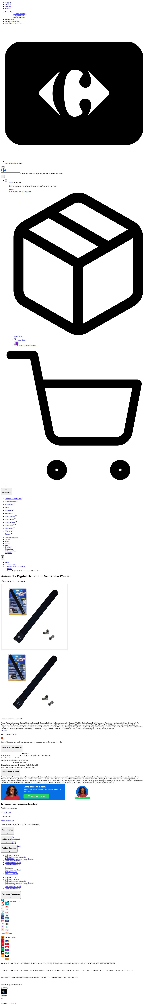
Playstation (8, 553)
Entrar (11, 190)
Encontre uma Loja (19, 14)
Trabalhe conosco (11, 872)
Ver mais (4, 730)
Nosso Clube (21, 340)
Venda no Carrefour (11, 874)
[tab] (34, 617)
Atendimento (9, 19)
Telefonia (8, 547)
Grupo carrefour (18, 16)
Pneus (7, 541)
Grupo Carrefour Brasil (13, 870)
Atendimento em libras (12, 21)
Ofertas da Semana (11, 538)
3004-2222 (7, 813)
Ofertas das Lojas (19, 17)
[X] (3, 988)
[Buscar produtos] (3, 176)
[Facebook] (2, 988)
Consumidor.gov (10, 864)
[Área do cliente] (6, 180)
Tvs (6, 545)
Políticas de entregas (12, 855)
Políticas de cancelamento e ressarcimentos (19, 859)
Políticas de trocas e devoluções (15, 857)
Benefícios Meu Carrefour (13, 23)
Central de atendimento (12, 839)
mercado (8, 4)
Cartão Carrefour (10, 862)
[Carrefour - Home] (3, 171)
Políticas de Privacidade (13, 887)
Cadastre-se (27, 191)
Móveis (7, 543)
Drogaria (8, 6)
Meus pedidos (9, 859)
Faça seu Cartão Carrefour (14, 163)
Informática (9, 549)
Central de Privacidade (12, 889)
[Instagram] (5, 988)
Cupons (7, 539)
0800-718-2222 (8, 821)
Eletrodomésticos (10, 551)
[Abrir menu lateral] (3, 167)
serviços (7, 8)
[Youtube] (7, 988)
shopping (8, 2)
